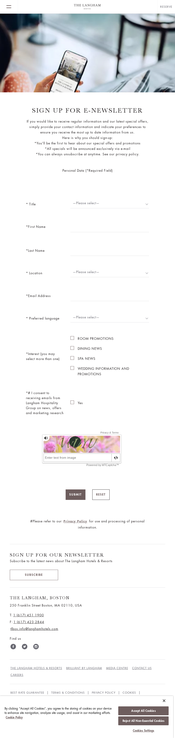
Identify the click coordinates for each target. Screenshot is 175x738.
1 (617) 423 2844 (28, 622)
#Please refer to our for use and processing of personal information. (87, 524)
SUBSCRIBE (34, 574)
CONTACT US (142, 668)
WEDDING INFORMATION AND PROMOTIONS (103, 371)
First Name (37, 226)
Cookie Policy (14, 717)
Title (32, 204)
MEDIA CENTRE (117, 668)
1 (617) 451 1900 (28, 615)
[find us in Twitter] (24, 647)
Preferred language (43, 318)
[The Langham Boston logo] (87, 7)
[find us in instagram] (36, 647)
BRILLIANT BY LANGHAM (84, 668)
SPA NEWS (86, 358)
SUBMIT (75, 494)
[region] (86, 717)
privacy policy (104, 692)
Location (35, 273)
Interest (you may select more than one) (43, 356)
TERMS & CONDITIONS (68, 692)
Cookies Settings (143, 730)
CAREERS (16, 675)
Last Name (36, 250)
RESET (101, 494)
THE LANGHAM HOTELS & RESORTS (36, 668)
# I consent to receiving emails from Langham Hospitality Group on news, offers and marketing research (45, 403)
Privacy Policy (75, 521)
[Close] (164, 700)
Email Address (39, 295)
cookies (129, 692)
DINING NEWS (90, 348)
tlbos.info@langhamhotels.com (34, 628)
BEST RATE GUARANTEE (27, 692)
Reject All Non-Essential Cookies (143, 720)
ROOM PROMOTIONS (96, 338)
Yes (80, 403)
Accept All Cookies (143, 710)
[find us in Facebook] (13, 647)
